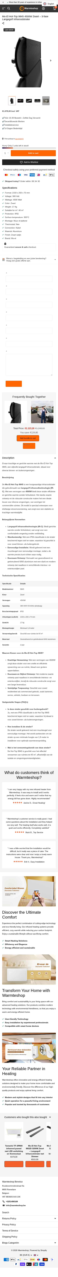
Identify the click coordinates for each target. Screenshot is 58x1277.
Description (8, 458)
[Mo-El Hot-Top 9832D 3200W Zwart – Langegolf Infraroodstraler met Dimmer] (34, 1132)
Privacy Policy (9, 1224)
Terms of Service (10, 1231)
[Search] (8, 8)
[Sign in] (43, 8)
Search (5, 1212)
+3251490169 (12, 1201)
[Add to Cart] (13, 1164)
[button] (3, 2)
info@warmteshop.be (16, 1205)
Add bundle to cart (28, 438)
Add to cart (33, 153)
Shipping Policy (9, 1237)
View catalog (3, 8)
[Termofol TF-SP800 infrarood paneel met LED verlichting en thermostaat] (13, 1132)
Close (27, 1117)
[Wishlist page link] (50, 8)
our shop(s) (19, 139)
